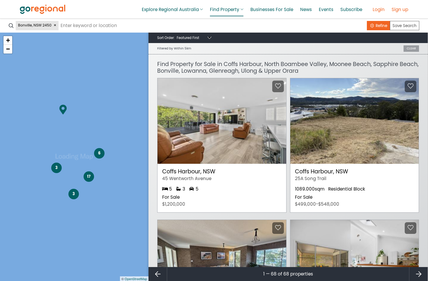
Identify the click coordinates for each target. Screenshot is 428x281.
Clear (411, 48)
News (306, 9)
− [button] (8, 49)
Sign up (400, 9)
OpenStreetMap (136, 278)
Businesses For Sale (271, 9)
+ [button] (8, 40)
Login (379, 9)
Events (326, 9)
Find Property (224, 9)
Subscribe (351, 9)
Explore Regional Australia (170, 9)
